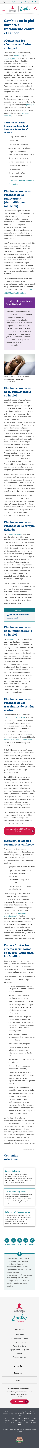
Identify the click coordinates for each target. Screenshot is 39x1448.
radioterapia (18, 55)
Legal (18, 1380)
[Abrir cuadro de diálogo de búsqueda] (35, 8)
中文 (19, 1418)
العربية (12, 1418)
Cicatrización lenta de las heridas (21, 180)
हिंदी (27, 1422)
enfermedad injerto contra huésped (18, 740)
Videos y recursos (20, 1357)
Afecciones (19, 1335)
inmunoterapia (12, 639)
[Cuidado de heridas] (19, 1176)
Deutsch (31, 1420)
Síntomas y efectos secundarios (17, 1212)
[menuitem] (19, 1401)
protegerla (30, 105)
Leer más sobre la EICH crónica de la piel (18, 830)
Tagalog (20, 1422)
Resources (18, 1373)
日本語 (12, 1422)
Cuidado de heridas (12, 1171)
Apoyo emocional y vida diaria (19, 1351)
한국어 (34, 1418)
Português (21, 2)
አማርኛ (23, 1420)
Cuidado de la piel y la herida (16, 1191)
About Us (18, 1366)
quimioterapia (9, 58)
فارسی (19, 1424)
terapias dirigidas (14, 534)
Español (5, 1418)
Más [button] (33, 2)
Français (27, 2)
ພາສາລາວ (16, 1420)
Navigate (17, 1329)
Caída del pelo (14, 184)
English (14, 2)
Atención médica (19, 1346)
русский (33, 1422)
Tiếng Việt (26, 1418)
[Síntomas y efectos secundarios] (19, 1217)
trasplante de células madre (15, 717)
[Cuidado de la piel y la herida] (19, 1197)
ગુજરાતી (5, 1422)
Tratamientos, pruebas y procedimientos (19, 1340)
